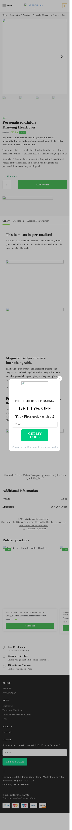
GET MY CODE (35, 435)
